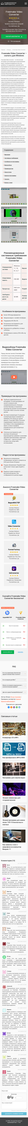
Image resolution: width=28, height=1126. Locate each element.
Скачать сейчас (7, 652)
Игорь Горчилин (16, 697)
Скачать (6, 179)
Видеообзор (8, 165)
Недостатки (7, 172)
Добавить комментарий (14, 1114)
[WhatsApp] (17, 707)
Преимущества (8, 168)
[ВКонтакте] (9, 707)
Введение (7, 154)
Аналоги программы (10, 175)
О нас (19, 1122)
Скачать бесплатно (13, 36)
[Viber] (14, 707)
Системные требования (11, 158)
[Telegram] (19, 707)
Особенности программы (11, 161)
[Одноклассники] (11, 707)
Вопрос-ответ (8, 182)
